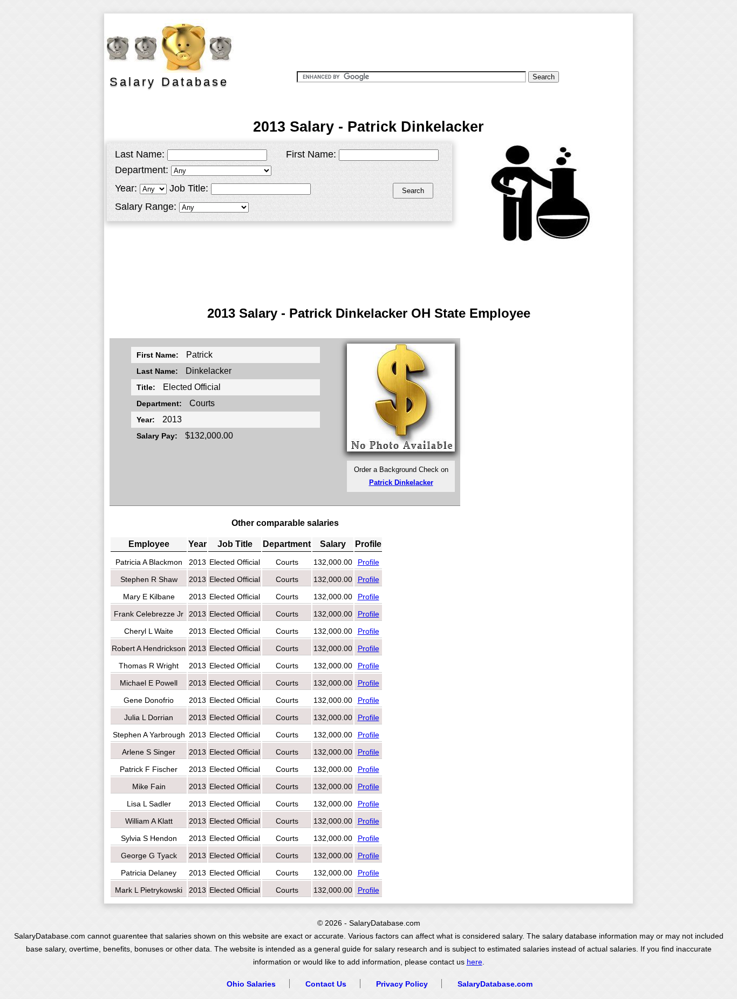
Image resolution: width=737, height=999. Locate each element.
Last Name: (140, 154)
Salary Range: (145, 206)
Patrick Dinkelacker (401, 482)
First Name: (311, 154)
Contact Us (325, 984)
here (474, 962)
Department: (141, 170)
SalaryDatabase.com (495, 984)
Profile (368, 562)
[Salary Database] (163, 46)
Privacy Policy (402, 984)
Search (413, 191)
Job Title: (188, 188)
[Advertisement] (432, 40)
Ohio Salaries (251, 984)
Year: (126, 188)
